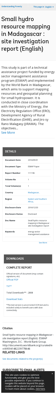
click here (40, 388)
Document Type (13, 166)
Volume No (10, 179)
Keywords (10, 231)
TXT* (9, 286)
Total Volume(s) (13, 186)
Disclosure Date (13, 207)
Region (8, 199)
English (48, 7)
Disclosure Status (14, 214)
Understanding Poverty (12, 6)
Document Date (13, 160)
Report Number (13, 173)
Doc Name (10, 220)
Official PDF (12, 279)
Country (9, 192)
